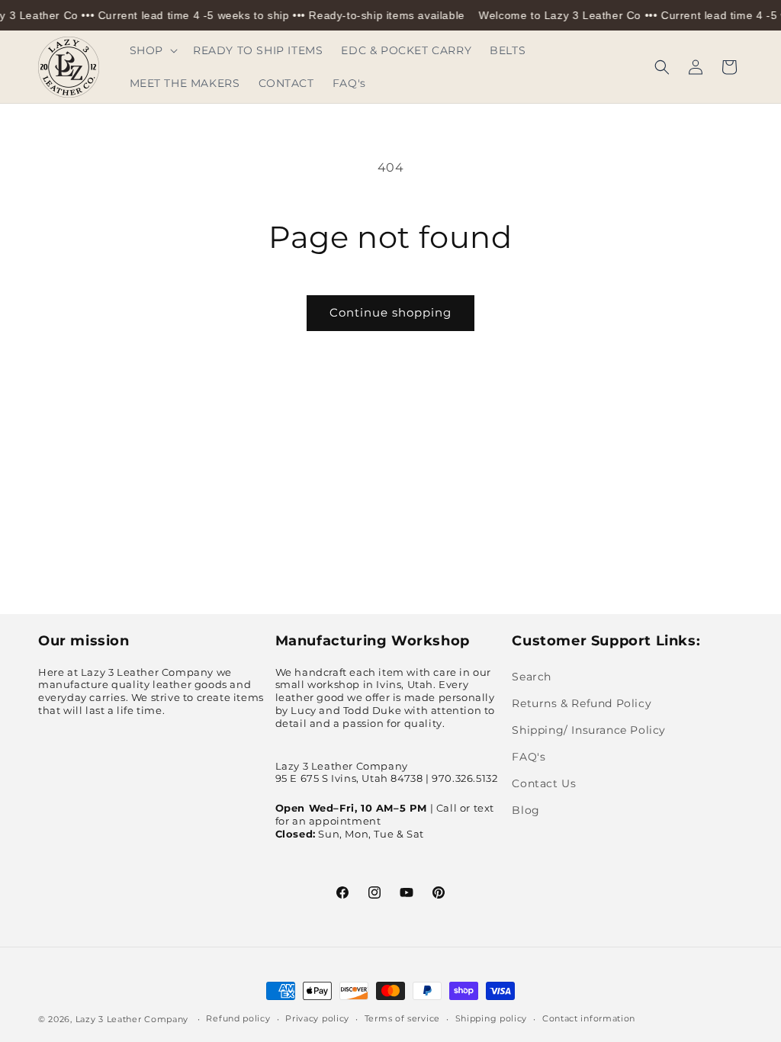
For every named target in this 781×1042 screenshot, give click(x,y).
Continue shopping (390, 312)
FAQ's (528, 757)
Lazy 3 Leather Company (132, 1019)
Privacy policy (317, 1018)
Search (531, 676)
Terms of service (402, 1018)
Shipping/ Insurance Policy (589, 730)
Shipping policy (491, 1018)
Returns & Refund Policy (581, 703)
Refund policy (238, 1018)
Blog (525, 810)
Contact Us (544, 783)
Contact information (588, 1018)
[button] (152, 50)
